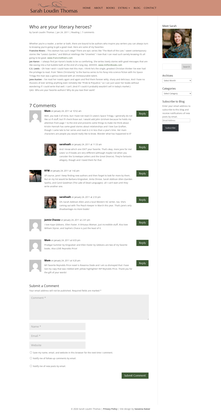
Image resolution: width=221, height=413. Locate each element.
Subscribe (170, 127)
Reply (142, 113)
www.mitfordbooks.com (110, 64)
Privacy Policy (110, 408)
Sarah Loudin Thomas (43, 32)
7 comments (88, 32)
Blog (137, 7)
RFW (47, 170)
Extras (122, 7)
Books (110, 7)
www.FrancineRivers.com (60, 57)
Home (87, 7)
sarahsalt (65, 144)
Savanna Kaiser (142, 408)
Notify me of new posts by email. (49, 366)
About (98, 7)
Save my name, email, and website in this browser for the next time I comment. (73, 352)
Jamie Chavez (52, 219)
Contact (150, 7)
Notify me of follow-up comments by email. (54, 358)
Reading (75, 32)
